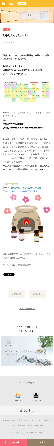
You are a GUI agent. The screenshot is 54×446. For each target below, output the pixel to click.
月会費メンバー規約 (35, 425)
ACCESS (22, 4)
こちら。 (46, 165)
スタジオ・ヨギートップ (12, 420)
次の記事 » (37, 294)
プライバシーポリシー (33, 420)
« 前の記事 (17, 294)
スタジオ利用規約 (18, 425)
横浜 (11, 3)
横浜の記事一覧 (27, 308)
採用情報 (47, 420)
